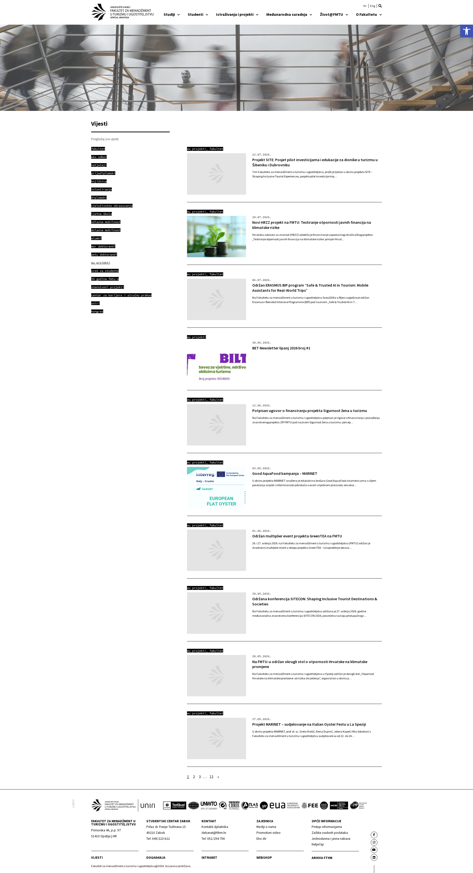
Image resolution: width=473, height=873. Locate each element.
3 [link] (200, 776)
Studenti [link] (195, 14)
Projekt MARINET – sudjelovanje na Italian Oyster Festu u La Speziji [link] (309, 724)
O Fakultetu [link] (366, 14)
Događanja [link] (155, 858)
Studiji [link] (169, 14)
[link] (466, 31)
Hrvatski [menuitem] (365, 6)
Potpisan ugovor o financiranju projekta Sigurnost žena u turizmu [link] (309, 410)
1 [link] (188, 776)
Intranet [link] (209, 858)
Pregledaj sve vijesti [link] (104, 139)
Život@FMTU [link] (331, 14)
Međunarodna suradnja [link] (286, 14)
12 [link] (211, 776)
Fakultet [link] (216, 149)
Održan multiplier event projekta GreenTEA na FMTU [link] (297, 535)
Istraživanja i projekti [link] (234, 14)
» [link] (218, 776)
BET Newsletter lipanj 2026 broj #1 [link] (281, 347)
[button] (380, 6)
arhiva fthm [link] (322, 858)
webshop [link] (264, 858)
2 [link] (194, 776)
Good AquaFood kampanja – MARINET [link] (284, 473)
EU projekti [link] (196, 149)
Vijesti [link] (97, 858)
